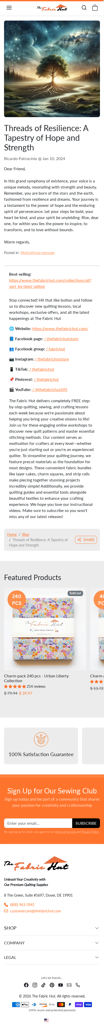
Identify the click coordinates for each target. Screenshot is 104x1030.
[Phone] (77, 984)
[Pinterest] (52, 984)
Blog (25, 534)
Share (89, 540)
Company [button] (14, 942)
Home (12, 534)
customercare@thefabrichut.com (35, 911)
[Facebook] (26, 984)
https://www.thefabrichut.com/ (60, 328)
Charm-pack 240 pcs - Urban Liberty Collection (36, 678)
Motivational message (37, 253)
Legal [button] (10, 957)
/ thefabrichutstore (61, 338)
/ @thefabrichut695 (49, 389)
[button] (14, 8)
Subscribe (86, 823)
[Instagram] (35, 984)
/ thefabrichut (41, 369)
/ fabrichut (55, 348)
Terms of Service (65, 831)
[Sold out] (45, 670)
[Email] (69, 984)
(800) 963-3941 (22, 904)
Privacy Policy (90, 831)
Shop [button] (10, 928)
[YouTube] (60, 984)
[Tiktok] (43, 984)
